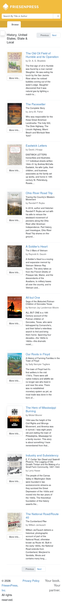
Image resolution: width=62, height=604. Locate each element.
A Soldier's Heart (37, 246)
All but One (33, 297)
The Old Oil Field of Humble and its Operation (42, 55)
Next (54, 35)
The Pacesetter (35, 104)
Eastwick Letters (36, 145)
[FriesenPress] (23, 6)
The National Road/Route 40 (42, 515)
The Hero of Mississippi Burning (41, 409)
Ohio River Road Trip (39, 193)
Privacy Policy (31, 581)
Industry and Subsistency (42, 455)
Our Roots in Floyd (38, 354)
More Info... (14, 78)
